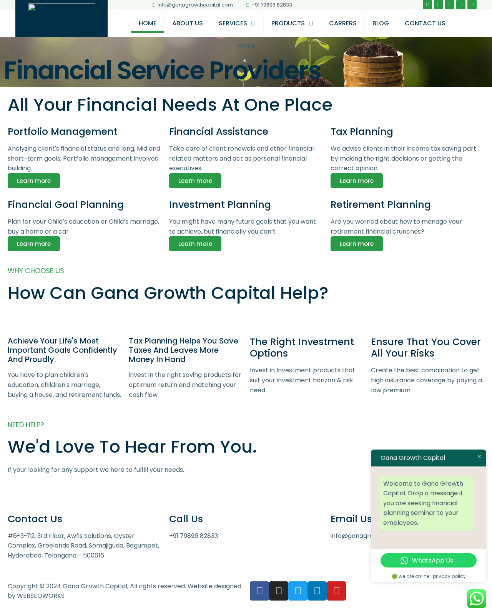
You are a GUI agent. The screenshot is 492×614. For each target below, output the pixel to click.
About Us (187, 23)
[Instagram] (438, 4)
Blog (380, 23)
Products (288, 23)
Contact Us (425, 23)
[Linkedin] (460, 4)
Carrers (343, 23)
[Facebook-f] (427, 4)
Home (147, 23)
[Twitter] (449, 4)
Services (233, 23)
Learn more (34, 181)
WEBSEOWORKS (41, 595)
